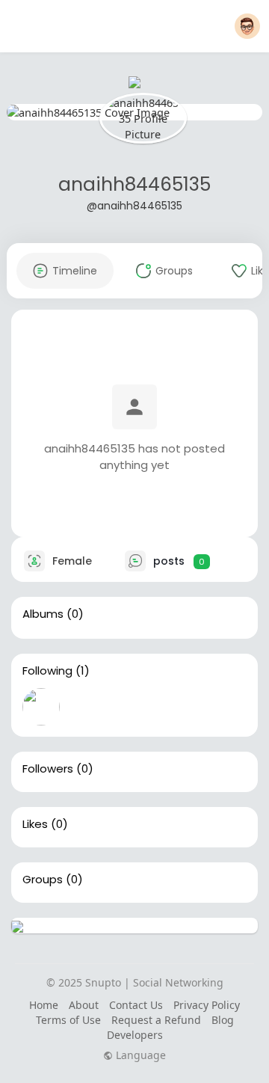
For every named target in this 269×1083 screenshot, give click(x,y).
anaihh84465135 (134, 184)
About (84, 1005)
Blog (222, 1020)
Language (139, 1055)
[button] (247, 26)
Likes (35, 824)
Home (43, 1005)
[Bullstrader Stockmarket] (41, 706)
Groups (42, 880)
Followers (47, 769)
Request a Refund (156, 1020)
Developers (135, 1035)
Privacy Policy (206, 1005)
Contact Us (136, 1005)
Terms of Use (68, 1020)
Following (47, 671)
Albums (43, 614)
